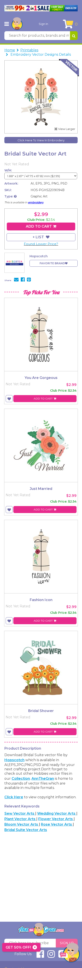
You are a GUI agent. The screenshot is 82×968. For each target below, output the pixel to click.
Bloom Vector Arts (21, 824)
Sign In (43, 24)
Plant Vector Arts (20, 819)
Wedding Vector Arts (56, 813)
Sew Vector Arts (19, 813)
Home (9, 50)
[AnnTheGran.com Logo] (17, 23)
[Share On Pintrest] (29, 280)
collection (21, 778)
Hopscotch (14, 760)
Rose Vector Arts (57, 824)
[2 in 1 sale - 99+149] (41, 8)
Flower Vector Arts (56, 819)
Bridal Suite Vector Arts (25, 830)
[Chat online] (70, 954)
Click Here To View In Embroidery (41, 140)
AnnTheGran (42, 778)
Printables (29, 50)
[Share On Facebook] (23, 280)
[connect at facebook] (40, 956)
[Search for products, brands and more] (74, 35)
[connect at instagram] (51, 956)
